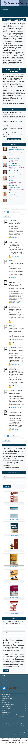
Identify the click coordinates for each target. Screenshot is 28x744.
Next (9, 216)
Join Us (2, 12)
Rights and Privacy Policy (7, 702)
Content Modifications (7, 708)
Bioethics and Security (7, 706)
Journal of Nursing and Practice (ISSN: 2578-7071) (13, 732)
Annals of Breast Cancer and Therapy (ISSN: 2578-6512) (13, 735)
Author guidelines (6, 694)
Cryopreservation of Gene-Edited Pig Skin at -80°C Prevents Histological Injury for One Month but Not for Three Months (16, 372)
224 (22, 213)
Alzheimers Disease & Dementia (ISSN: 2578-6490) (13, 714)
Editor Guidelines (5, 696)
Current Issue (14, 504)
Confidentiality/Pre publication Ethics (10, 704)
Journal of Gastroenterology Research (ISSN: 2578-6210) (13, 717)
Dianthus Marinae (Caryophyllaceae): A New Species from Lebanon (15, 244)
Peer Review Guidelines (7, 698)
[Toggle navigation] (26, 15)
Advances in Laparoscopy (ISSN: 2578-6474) (12, 721)
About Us (4, 678)
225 (5, 216)
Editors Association (4, 9)
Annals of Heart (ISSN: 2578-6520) (10, 729)
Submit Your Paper (6, 682)
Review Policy (3, 7)
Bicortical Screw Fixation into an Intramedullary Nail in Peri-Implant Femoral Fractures (16, 309)
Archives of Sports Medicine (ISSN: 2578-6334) (12, 719)
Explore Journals (5, 680)
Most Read (14, 208)
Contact (4, 710)
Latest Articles (6, 208)
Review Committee (4, 11)
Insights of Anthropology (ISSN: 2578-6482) (12, 723)
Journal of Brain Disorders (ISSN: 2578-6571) (12, 730)
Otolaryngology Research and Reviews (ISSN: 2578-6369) (13, 726)
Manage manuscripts (6, 684)
